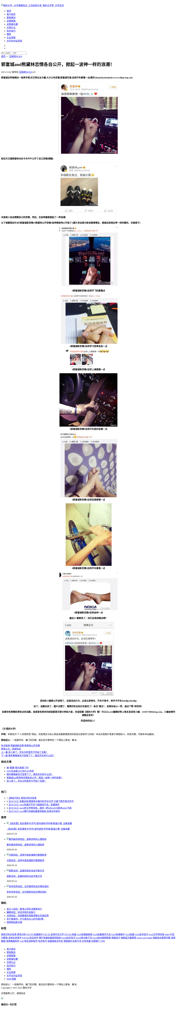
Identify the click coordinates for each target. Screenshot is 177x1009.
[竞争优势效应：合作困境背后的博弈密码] (28, 886)
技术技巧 (11, 31)
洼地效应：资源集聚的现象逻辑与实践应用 (28, 915)
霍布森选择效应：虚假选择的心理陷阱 (25, 845)
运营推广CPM (98, 941)
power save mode (144, 938)
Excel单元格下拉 (84, 938)
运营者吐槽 (12, 24)
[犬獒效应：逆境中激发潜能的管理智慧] (26, 855)
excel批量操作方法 (102, 934)
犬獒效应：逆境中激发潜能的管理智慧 (25, 860)
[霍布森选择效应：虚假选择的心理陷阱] (26, 839)
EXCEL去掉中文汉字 (53, 934)
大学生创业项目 (14, 41)
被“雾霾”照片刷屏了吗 (17, 768)
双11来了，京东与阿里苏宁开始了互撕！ (26, 781)
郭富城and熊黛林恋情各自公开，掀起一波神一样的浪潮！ (35, 777)
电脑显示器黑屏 (128, 938)
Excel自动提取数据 (102, 938)
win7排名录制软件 (29, 941)
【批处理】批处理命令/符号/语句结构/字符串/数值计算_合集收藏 (38, 829)
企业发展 (11, 37)
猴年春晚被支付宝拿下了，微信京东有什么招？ (30, 774)
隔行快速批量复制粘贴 (50, 938)
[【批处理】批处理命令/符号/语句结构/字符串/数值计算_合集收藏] (39, 823)
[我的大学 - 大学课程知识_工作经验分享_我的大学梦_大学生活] (32, 5)
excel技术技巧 (141, 934)
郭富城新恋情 (17, 745)
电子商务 (11, 14)
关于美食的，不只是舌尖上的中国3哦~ (25, 919)
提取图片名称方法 (72, 941)
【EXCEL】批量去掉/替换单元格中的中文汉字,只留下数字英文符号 (41, 801)
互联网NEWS (15, 56)
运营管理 (11, 21)
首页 (9, 11)
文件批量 (86, 941)
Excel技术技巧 (68, 938)
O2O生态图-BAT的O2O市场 (20, 771)
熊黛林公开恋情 (32, 745)
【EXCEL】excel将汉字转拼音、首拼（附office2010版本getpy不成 (39, 808)
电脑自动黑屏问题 (161, 938)
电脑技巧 (115, 938)
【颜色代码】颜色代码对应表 (22, 798)
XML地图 (11, 979)
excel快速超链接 (84, 934)
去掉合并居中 (15, 938)
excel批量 (129, 934)
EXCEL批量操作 (35, 934)
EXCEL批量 (70, 934)
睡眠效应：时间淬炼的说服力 (21, 912)
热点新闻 (5, 745)
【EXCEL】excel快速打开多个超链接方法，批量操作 (33, 804)
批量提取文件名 (55, 941)
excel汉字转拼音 (156, 934)
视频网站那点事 (14, 922)
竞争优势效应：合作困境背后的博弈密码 (26, 892)
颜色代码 (21, 934)
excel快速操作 (118, 934)
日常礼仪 (11, 27)
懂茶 (9, 34)
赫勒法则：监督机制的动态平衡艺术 (24, 876)
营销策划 (11, 17)
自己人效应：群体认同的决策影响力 (24, 909)
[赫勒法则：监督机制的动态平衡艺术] (25, 871)
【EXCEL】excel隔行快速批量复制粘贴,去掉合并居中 (34, 811)
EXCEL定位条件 (30, 938)
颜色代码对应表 (9, 934)
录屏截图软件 (12, 941)
